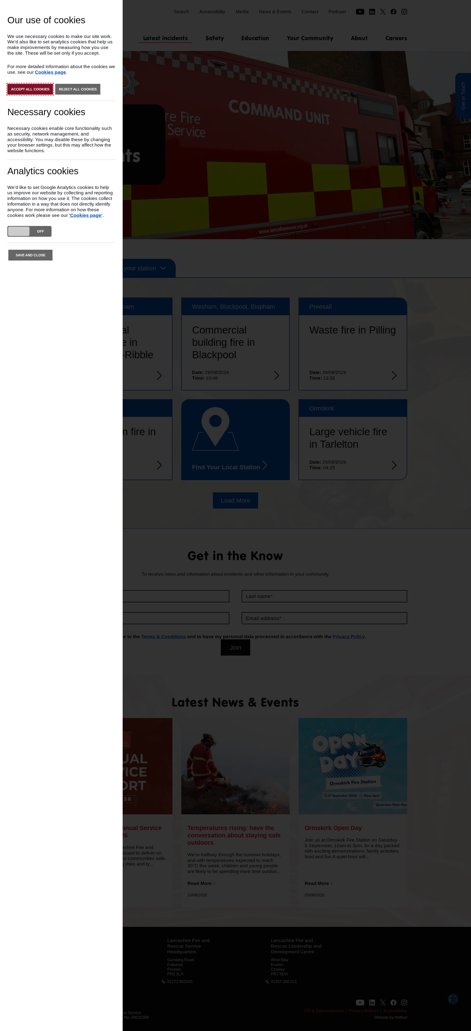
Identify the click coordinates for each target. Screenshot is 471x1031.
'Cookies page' (86, 215)
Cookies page (50, 72)
